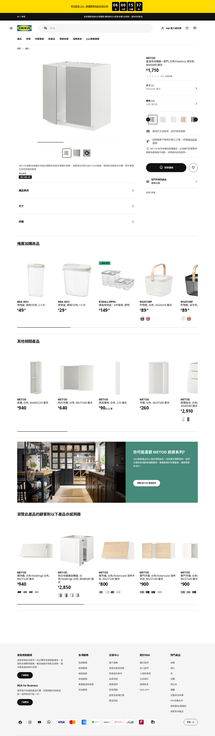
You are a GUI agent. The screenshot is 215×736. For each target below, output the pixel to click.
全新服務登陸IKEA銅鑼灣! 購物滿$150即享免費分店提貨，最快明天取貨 (113, 16)
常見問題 (113, 689)
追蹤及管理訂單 (116, 695)
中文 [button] (189, 722)
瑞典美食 (77, 38)
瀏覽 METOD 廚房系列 (146, 483)
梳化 (172, 668)
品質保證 (113, 678)
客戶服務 (113, 662)
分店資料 (144, 678)
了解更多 (25, 675)
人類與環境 (145, 673)
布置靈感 (39, 38)
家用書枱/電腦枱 (178, 705)
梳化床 (173, 684)
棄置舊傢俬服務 (86, 684)
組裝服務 (82, 673)
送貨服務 (82, 662)
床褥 (172, 662)
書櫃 (172, 689)
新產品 (51, 38)
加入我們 (144, 668)
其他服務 (82, 689)
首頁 (19, 48)
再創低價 (64, 38)
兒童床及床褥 (176, 695)
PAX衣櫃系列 (176, 700)
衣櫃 (172, 678)
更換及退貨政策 (116, 668)
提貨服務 (82, 668)
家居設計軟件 (115, 673)
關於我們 (144, 662)
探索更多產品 (176, 711)
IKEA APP (144, 689)
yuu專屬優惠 (92, 38)
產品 (27, 48)
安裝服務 (82, 678)
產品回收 (113, 700)
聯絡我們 (113, 684)
